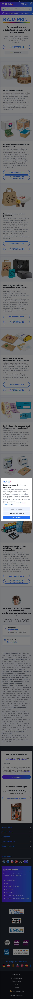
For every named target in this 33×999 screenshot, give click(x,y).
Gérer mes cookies (16, 509)
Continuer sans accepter (16, 513)
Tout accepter (16, 517)
